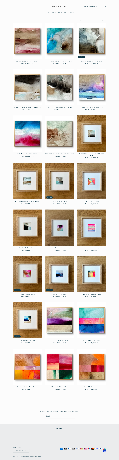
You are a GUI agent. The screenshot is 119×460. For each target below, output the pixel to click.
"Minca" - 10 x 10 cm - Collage (59, 386)
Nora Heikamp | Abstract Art (24, 456)
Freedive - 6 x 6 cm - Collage (27, 247)
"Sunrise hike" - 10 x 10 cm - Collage (27, 386)
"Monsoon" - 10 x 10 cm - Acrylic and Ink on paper (27, 107)
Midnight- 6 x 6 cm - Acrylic (59, 294)
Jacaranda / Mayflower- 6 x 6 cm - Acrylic (59, 247)
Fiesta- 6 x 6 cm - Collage (92, 201)
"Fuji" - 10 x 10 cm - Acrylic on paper (27, 153)
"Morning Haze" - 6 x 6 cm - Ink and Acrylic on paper (92, 154)
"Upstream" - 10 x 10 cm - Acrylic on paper (92, 61)
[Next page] (64, 398)
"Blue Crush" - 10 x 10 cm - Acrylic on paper (59, 61)
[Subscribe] (73, 416)
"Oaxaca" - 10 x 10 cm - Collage (91, 340)
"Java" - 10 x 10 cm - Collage (92, 386)
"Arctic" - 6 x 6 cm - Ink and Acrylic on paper (27, 201)
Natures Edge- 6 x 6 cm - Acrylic (92, 294)
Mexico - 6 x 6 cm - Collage (27, 294)
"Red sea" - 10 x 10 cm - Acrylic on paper (27, 61)
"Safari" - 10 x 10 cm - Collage (59, 340)
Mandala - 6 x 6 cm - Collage (92, 247)
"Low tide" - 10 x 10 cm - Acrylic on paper (91, 107)
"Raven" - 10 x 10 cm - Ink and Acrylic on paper (59, 107)
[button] (15, 6)
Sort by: (79, 20)
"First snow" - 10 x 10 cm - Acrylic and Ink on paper (59, 153)
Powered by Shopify (36, 456)
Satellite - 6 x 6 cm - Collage (27, 340)
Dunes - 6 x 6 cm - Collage (59, 201)
